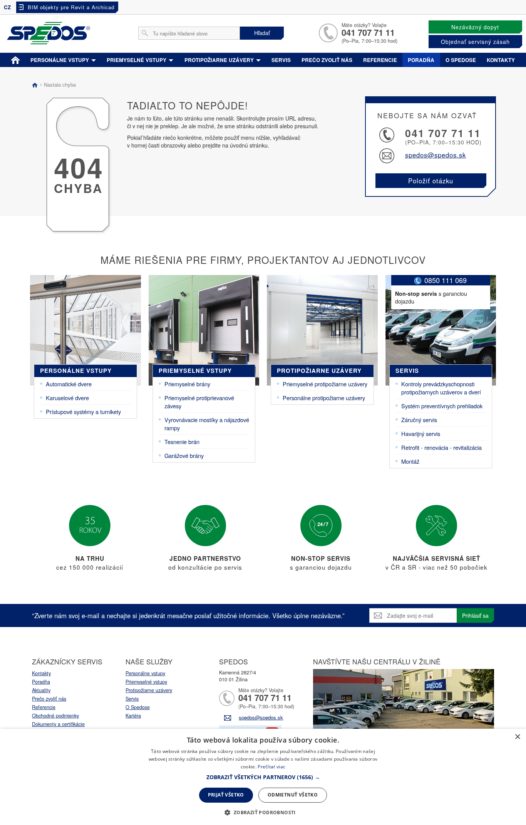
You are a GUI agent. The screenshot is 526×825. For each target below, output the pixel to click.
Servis (281, 60)
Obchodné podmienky (55, 715)
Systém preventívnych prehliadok (441, 406)
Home (15, 58)
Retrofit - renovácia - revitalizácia (441, 447)
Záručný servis (419, 420)
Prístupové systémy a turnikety (83, 411)
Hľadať (262, 33)
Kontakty (501, 60)
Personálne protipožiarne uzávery (324, 398)
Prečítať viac (271, 766)
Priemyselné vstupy (137, 60)
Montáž (410, 461)
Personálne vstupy (60, 60)
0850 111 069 (445, 280)
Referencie (380, 60)
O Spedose (138, 707)
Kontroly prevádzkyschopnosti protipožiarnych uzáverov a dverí (441, 388)
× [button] (517, 737)
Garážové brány (184, 455)
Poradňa (421, 60)
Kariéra (133, 715)
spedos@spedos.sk (435, 154)
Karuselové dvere (67, 398)
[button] (263, 777)
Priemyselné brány (187, 384)
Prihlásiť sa (475, 615)
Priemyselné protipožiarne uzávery (325, 384)
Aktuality (41, 690)
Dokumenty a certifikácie (58, 724)
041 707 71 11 (368, 32)
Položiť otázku (430, 180)
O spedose (461, 60)
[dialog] (263, 777)
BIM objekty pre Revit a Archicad (71, 7)
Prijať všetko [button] (226, 794)
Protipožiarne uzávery (219, 60)
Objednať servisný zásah (475, 41)
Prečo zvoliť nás (327, 60)
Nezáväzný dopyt (475, 27)
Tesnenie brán (181, 442)
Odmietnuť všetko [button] (293, 794)
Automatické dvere (69, 384)
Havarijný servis (420, 433)
